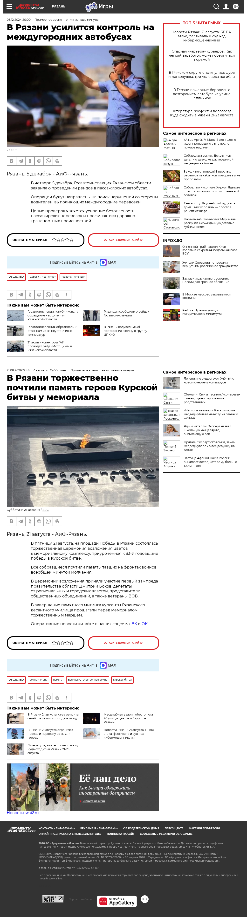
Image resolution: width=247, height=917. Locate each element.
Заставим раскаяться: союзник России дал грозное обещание (205, 280)
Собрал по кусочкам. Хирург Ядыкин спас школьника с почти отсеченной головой (212, 191)
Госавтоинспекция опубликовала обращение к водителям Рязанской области (52, 315)
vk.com (12, 150)
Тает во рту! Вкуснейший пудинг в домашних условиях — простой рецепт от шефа (209, 207)
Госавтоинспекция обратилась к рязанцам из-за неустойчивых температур (51, 330)
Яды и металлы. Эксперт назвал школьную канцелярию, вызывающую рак (207, 430)
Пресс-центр (174, 828)
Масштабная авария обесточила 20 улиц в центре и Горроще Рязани (128, 718)
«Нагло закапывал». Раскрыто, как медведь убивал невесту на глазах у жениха (211, 414)
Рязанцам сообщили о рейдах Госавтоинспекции (126, 313)
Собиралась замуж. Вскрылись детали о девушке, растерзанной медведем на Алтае (208, 159)
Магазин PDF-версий (204, 828)
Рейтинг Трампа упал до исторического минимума (202, 312)
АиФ (45, 510)
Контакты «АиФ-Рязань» (57, 828)
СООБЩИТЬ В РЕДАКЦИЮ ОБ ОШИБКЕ (166, 834)
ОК (145, 624)
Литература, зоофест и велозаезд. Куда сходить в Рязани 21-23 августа (201, 113)
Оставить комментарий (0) (124, 239)
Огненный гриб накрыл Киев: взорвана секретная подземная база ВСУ (209, 250)
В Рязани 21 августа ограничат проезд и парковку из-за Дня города (50, 733)
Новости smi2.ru (23, 812)
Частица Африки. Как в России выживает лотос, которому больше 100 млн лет (210, 462)
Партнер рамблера (80, 899)
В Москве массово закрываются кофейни (206, 296)
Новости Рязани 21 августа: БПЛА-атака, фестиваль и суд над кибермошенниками (202, 36)
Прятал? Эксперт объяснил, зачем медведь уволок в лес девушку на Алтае (209, 446)
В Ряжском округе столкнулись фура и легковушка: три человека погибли (201, 75)
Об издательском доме (141, 828)
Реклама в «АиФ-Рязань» (99, 828)
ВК (134, 624)
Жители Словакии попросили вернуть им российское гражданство (210, 264)
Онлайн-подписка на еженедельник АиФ (70, 834)
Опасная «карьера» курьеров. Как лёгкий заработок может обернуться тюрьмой (202, 55)
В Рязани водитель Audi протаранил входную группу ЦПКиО (125, 330)
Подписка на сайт (120, 834)
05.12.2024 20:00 (19, 19)
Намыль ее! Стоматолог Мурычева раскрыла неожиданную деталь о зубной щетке (210, 223)
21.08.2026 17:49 (18, 370)
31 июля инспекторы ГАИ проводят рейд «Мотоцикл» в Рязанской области (49, 346)
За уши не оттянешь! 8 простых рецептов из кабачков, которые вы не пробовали (212, 175)
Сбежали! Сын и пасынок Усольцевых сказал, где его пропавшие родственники (212, 398)
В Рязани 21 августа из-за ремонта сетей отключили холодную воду (53, 716)
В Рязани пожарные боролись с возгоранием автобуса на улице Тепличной (202, 94)
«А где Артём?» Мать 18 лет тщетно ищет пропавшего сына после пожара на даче (210, 143)
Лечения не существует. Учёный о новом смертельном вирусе (209, 380)
